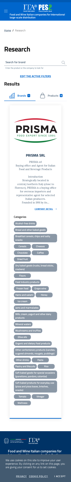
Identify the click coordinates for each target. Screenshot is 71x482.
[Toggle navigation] (6, 11)
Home (7, 30)
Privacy (21, 476)
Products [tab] (55, 95)
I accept (59, 476)
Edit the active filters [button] (35, 76)
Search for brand (16, 62)
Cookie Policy (38, 476)
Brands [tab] (23, 95)
